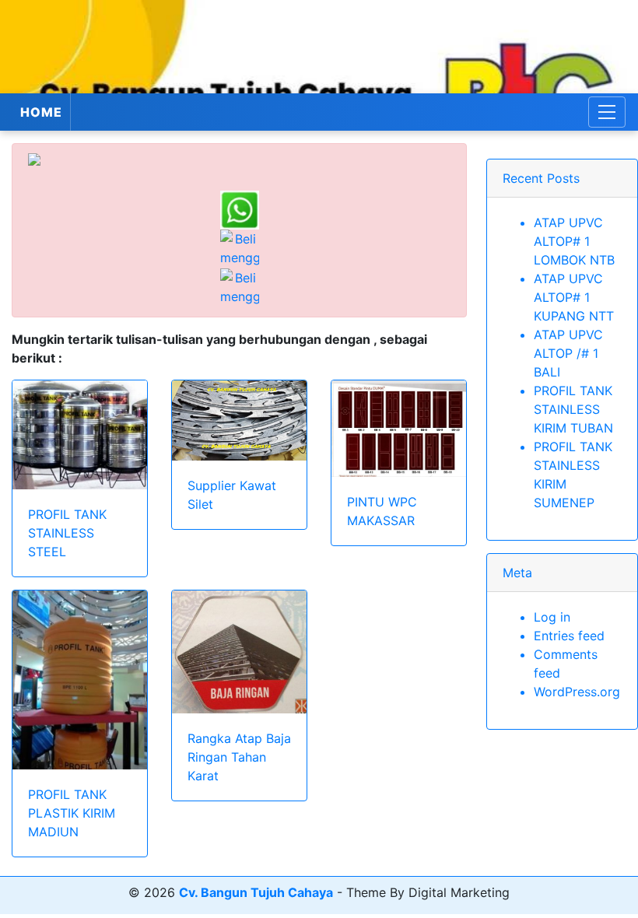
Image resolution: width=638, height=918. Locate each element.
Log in (552, 617)
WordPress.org (577, 691)
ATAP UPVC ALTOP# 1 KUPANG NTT (574, 297)
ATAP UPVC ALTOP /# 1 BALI (568, 353)
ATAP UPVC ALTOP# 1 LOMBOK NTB (574, 241)
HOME (41, 112)
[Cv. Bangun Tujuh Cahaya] (319, 46)
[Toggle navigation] (607, 112)
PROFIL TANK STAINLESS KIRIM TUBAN (573, 409)
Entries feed (569, 635)
